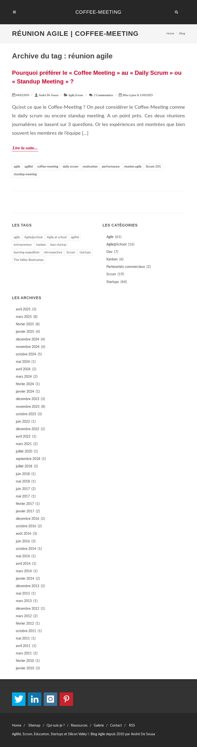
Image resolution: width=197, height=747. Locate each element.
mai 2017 (23, 496)
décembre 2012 (27, 608)
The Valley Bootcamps (29, 260)
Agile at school (57, 237)
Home (170, 33)
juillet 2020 (24, 451)
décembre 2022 (27, 429)
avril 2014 (23, 563)
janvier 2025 (25, 331)
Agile (71, 95)
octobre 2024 (26, 354)
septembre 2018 (28, 459)
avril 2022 (23, 436)
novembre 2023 (27, 406)
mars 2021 (24, 444)
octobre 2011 (26, 631)
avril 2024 (23, 369)
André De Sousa (48, 95)
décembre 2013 (27, 586)
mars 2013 (24, 601)
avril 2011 (23, 646)
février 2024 (25, 384)
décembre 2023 (27, 399)
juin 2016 (23, 541)
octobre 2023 (26, 414)
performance (111, 166)
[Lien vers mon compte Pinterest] (66, 699)
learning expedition (26, 252)
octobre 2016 (26, 526)
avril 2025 (23, 309)
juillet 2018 (24, 466)
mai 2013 (23, 593)
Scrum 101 (153, 166)
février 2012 (25, 623)
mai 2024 (23, 362)
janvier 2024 (25, 391)
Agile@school (33, 237)
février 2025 (25, 324)
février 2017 (25, 504)
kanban (41, 244)
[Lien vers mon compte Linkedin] (34, 699)
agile (17, 166)
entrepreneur (23, 244)
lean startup (58, 244)
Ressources (79, 725)
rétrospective (53, 252)
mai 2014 (23, 556)
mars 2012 (24, 616)
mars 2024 (24, 376)
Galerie (99, 725)
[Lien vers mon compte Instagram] (50, 699)
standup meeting (25, 174)
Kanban (112, 259)
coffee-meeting (47, 166)
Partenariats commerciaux (125, 267)
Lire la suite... (25, 147)
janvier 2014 (25, 578)
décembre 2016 (27, 519)
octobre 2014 (26, 549)
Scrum (79, 95)
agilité (29, 166)
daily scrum (70, 166)
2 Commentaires (103, 95)
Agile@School (116, 244)
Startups (112, 282)
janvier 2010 (25, 668)
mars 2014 (24, 571)
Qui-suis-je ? (56, 725)
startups (85, 252)
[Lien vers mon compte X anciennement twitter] (18, 699)
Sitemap (34, 725)
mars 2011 (24, 653)
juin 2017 (23, 489)
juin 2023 (23, 421)
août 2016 (23, 533)
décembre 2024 (27, 339)
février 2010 (25, 661)
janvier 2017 (25, 511)
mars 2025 (24, 317)
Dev (109, 252)
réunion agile (133, 166)
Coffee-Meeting (98, 12)
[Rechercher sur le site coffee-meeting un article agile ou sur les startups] (176, 11)
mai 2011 (23, 638)
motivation (90, 166)
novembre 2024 (27, 347)
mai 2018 (23, 481)
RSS (132, 725)
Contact (116, 725)
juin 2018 (23, 474)
